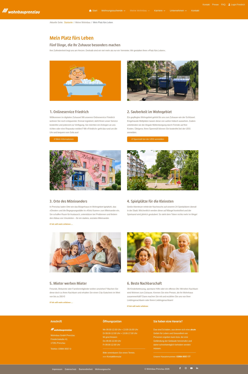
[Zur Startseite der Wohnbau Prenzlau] (21, 11)
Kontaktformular (114, 357)
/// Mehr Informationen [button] (64, 139)
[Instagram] (185, 368)
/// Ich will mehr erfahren (137, 306)
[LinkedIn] (197, 368)
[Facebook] (180, 368)
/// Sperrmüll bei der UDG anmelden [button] (147, 139)
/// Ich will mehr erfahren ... (61, 224)
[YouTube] (191, 368)
